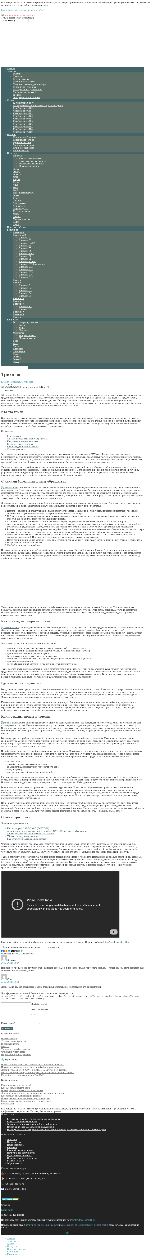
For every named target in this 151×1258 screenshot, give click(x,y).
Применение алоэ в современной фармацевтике (31, 1127)
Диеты (10, 100)
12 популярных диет (23, 103)
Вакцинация (7, 1103)
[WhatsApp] (18, 951)
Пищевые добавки (16, 227)
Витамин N (18, 311)
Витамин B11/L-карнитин (32, 264)
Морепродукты (20, 208)
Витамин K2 (25, 309)
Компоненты (13, 319)
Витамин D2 (25, 288)
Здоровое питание (22, 142)
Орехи (16, 195)
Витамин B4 (25, 245)
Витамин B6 (25, 251)
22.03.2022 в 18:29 (10, 982)
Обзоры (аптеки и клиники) (27, 97)
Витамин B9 (25, 259)
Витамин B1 (25, 237)
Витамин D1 (25, 285)
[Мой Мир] (9, 951)
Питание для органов (24, 140)
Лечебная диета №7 (23, 126)
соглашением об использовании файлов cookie (84, 1225)
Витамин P (18, 314)
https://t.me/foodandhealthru (116, 942)
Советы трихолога (16, 449)
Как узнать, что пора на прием (22, 441)
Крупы (16, 179)
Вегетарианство (21, 150)
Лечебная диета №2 (23, 113)
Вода (15, 341)
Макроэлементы (27, 338)
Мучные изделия (21, 219)
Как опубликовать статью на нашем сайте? (22, 10)
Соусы (16, 224)
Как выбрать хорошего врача (15, 1088)
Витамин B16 (26, 274)
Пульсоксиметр (9, 1038)
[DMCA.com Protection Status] (10, 1200)
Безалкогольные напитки (31, 163)
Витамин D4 (25, 293)
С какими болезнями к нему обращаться (27, 438)
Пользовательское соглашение (22, 1158)
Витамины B (19, 235)
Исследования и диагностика (27, 89)
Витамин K (18, 304)
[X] (12, 951)
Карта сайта (7, 1210)
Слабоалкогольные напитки (33, 161)
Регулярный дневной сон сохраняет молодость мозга (33, 1119)
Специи (17, 200)
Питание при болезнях (24, 87)
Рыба (15, 187)
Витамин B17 (26, 277)
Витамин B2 (25, 240)
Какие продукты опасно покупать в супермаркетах (27, 1101)
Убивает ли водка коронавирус (22, 836)
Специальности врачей (24, 92)
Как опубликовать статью (20, 1150)
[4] (13, 387)
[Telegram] (22, 951)
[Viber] (15, 951)
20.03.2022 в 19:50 (10, 962)
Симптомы (18, 76)
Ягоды (16, 198)
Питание (11, 134)
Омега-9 (17, 362)
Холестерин (19, 351)
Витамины (12, 229)
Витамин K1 (25, 306)
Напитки (17, 155)
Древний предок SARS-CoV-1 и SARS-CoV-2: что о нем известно (34, 1070)
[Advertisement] (72, 44)
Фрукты (17, 174)
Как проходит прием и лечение (22, 446)
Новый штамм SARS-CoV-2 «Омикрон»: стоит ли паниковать (32, 1064)
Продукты (12, 153)
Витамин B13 (26, 269)
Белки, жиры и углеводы (25, 322)
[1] (3, 387)
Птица (16, 182)
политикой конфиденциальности (42, 1225)
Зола (15, 343)
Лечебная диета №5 (23, 121)
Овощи (16, 171)
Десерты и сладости (23, 211)
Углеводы (24, 330)
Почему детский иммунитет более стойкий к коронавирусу (31, 1067)
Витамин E (18, 298)
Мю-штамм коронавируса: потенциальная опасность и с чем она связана (37, 1072)
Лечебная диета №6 (23, 124)
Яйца (15, 185)
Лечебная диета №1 (23, 110)
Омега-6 (17, 359)
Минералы (18, 333)
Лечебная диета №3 (23, 116)
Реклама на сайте (15, 1160)
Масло (16, 214)
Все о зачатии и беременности (22, 1121)
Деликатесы (19, 206)
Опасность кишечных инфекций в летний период (32, 1124)
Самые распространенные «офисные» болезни (30, 833)
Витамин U (18, 317)
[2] (6, 387)
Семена (16, 216)
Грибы (16, 190)
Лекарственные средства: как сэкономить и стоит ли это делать (33, 1093)
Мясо (15, 177)
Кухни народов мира (23, 147)
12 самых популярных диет (15, 1041)
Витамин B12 (26, 266)
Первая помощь (21, 79)
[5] (17, 387)
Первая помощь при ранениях (16, 1054)
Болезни (17, 73)
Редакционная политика (19, 1155)
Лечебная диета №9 (23, 132)
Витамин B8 (25, 256)
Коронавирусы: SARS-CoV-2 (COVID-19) (28, 828)
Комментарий (8, 1023)
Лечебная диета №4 (23, 118)
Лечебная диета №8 (23, 129)
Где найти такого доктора (20, 444)
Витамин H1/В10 (27, 261)
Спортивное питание (23, 145)
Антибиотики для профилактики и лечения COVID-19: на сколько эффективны (47, 831)
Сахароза (17, 354)
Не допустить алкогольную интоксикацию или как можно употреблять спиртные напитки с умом (56, 1129)
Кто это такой (14, 436)
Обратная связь (14, 1163)
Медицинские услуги (24, 81)
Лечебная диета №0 (23, 108)
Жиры (22, 327)
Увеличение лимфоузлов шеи (16, 1049)
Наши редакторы (15, 1145)
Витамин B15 (26, 272)
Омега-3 (17, 356)
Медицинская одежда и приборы (29, 84)
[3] (10, 387)
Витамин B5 (25, 248)
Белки (22, 325)
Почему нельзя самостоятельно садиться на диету (38, 105)
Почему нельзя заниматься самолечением (22, 1090)
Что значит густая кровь (13, 1052)
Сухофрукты (19, 203)
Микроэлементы (27, 335)
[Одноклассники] (5, 951)
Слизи (16, 346)
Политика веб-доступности (21, 1152)
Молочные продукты (23, 192)
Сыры (16, 222)
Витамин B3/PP (27, 243)
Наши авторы (14, 1142)
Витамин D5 (25, 296)
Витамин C (18, 280)
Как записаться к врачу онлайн (16, 1085)
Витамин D (18, 282)
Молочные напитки (29, 166)
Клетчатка (18, 348)
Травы (16, 169)
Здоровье (11, 71)
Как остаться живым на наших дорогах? (27, 839)
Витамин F (18, 301)
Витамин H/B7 (26, 253)
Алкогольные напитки (30, 158)
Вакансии (12, 1147)
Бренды (17, 95)
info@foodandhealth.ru (84, 1220)
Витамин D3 (25, 290)
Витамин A (18, 232)
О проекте (12, 1139)
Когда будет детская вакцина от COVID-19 (22, 1075)
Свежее (11, 68)
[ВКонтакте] (2, 951)
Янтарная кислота (10, 1044)
